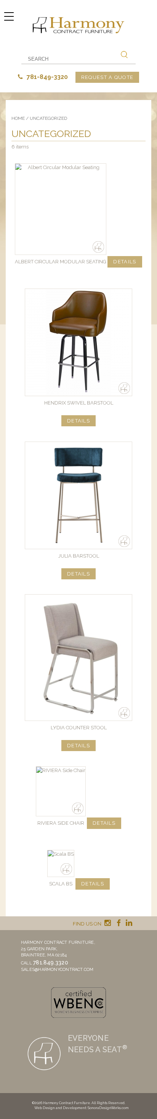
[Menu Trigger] (9, 16)
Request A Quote (107, 77)
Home (18, 118)
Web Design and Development (60, 1108)
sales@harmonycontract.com (57, 969)
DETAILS (124, 261)
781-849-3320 (46, 77)
